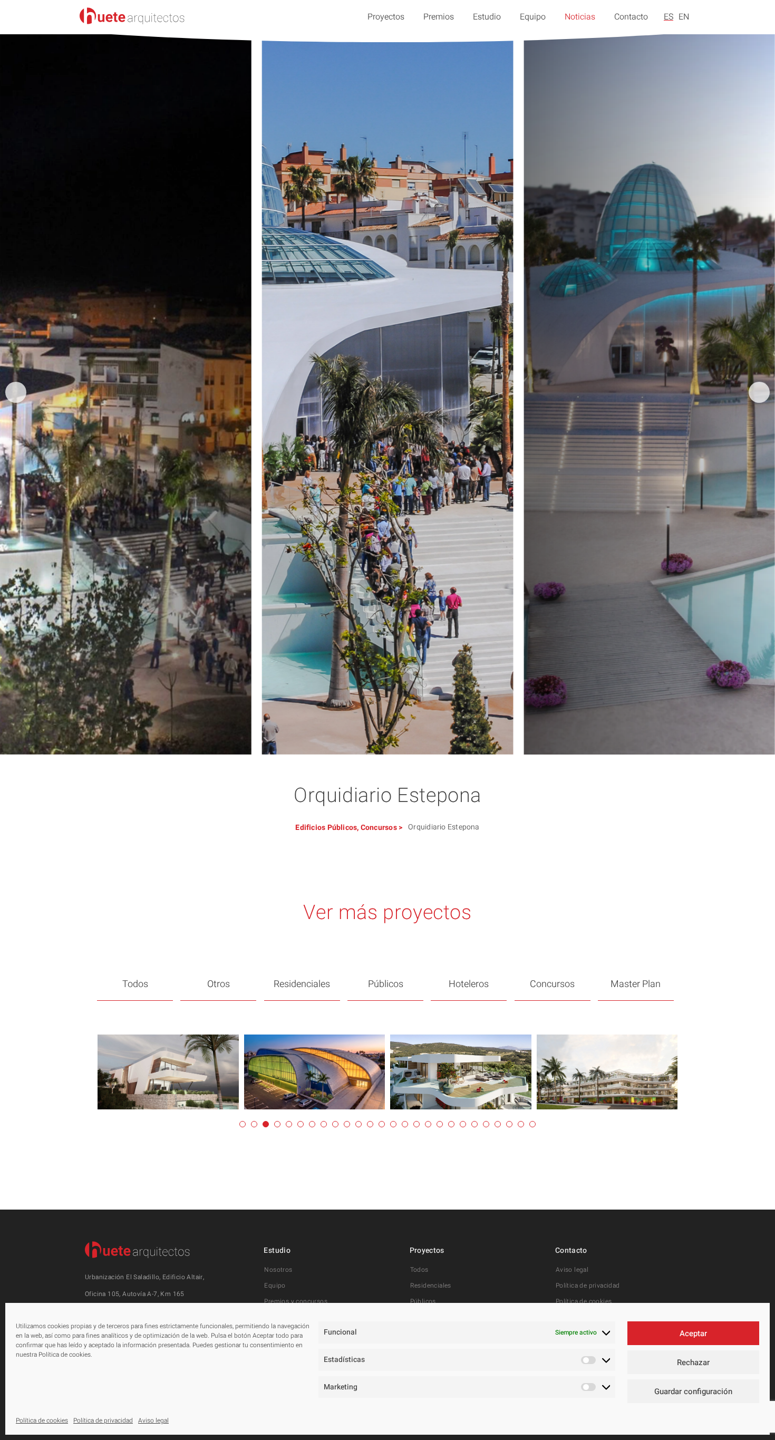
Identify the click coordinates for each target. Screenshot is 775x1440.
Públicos (342, 827)
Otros (218, 984)
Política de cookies (42, 1420)
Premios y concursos (295, 1301)
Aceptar (693, 1333)
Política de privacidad (103, 1420)
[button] (759, 392)
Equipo (533, 17)
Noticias (580, 17)
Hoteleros (469, 984)
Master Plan (636, 984)
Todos (135, 984)
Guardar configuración (693, 1391)
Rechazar (693, 1362)
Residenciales (302, 984)
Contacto (631, 17)
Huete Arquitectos (132, 16)
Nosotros (278, 1269)
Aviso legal (153, 1420)
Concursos (379, 827)
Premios (438, 17)
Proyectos (385, 17)
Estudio (487, 17)
